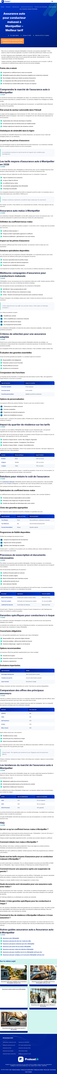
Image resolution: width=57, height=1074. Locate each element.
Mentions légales (16, 1069)
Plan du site (46, 1069)
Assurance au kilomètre (23, 1042)
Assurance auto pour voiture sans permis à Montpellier (13, 1028)
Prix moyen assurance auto (24, 1045)
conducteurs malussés (8, 481)
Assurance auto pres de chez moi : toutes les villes (17, 941)
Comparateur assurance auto (9, 1042)
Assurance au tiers (7, 1048)
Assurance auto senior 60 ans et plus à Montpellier (17, 946)
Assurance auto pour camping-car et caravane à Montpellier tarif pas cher (23, 955)
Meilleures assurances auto (9, 1045)
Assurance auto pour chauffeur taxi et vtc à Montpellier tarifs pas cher (22, 952)
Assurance (8, 6)
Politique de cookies (38, 1069)
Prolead (2, 6)
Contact (30, 1071)
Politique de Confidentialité (27, 1069)
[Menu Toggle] (52, 1)
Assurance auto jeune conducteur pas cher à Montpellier (18, 943)
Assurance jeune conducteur (9, 1053)
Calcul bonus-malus (22, 1050)
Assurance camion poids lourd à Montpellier (14, 989)
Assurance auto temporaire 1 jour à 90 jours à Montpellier (43, 1005)
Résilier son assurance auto (24, 1053)
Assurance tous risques (8, 1050)
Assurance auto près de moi (27, 6)
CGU (10, 1069)
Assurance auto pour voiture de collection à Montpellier (18, 949)
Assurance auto (15, 6)
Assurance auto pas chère (24, 1048)
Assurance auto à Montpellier (41, 6)
